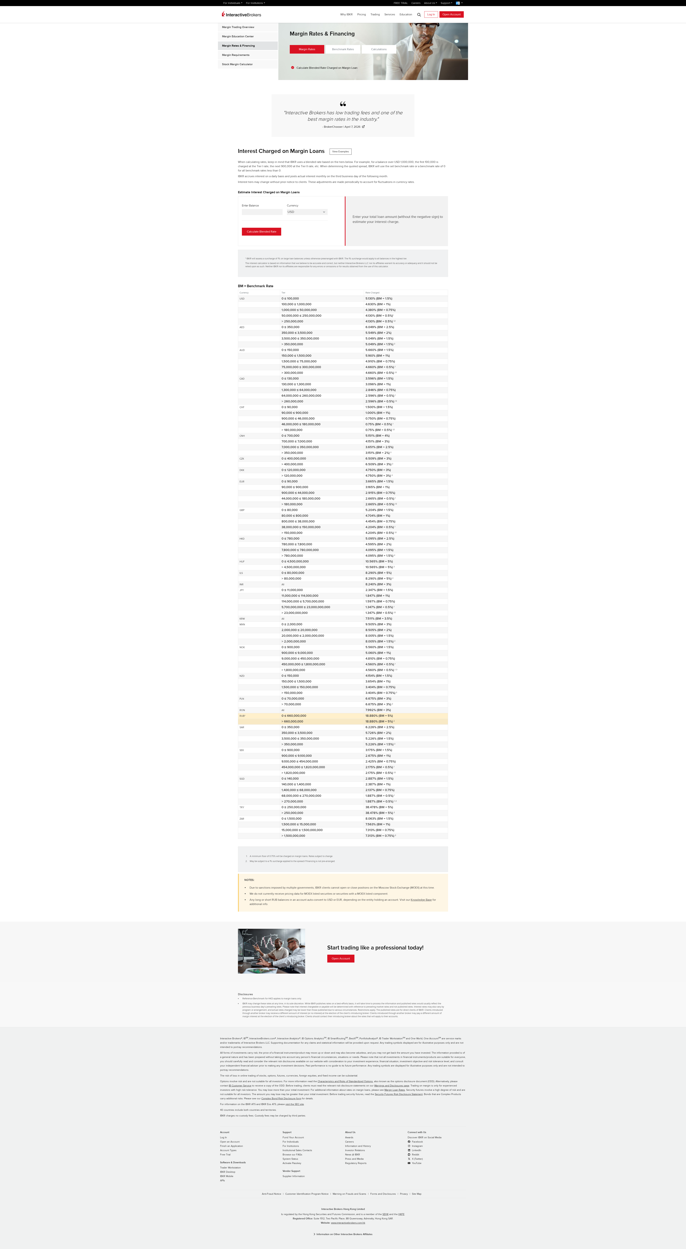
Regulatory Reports (356, 1163)
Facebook (417, 1141)
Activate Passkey (292, 1163)
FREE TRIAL (401, 3)
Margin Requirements (236, 55)
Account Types (228, 1150)
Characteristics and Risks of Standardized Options (345, 1081)
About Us (429, 3)
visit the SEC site (294, 1104)
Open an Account (230, 1141)
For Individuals (231, 3)
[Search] (419, 14)
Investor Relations (355, 1150)
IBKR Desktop (227, 1172)
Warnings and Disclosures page (391, 1085)
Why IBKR (346, 14)
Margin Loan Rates (394, 1090)
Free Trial (225, 1154)
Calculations (379, 49)
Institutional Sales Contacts (297, 1150)
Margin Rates (307, 49)
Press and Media (354, 1159)
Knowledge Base (421, 900)
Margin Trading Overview (238, 27)
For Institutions (254, 3)
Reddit (415, 1154)
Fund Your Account (293, 1137)
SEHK (385, 1214)
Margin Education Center (238, 36)
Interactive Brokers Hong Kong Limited (343, 1209)
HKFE (401, 1214)
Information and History (358, 1146)
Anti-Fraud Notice (271, 1194)
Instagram (417, 1146)
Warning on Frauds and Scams (349, 1194)
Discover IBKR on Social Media (424, 1137)
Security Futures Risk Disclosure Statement (399, 1094)
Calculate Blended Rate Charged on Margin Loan (327, 68)
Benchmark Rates (343, 49)
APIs (222, 1180)
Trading (375, 14)
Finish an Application (231, 1146)
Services (389, 14)
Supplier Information (294, 1176)
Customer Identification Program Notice (307, 1194)
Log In (431, 14)
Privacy (404, 1194)
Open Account (452, 14)
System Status (290, 1159)
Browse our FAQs (292, 1154)
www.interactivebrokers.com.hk (348, 1222)
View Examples (340, 151)
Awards (349, 1137)
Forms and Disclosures (383, 1194)
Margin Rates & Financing (238, 46)
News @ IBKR (352, 1154)
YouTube (416, 1163)
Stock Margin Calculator (237, 64)
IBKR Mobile (226, 1176)
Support (445, 3)
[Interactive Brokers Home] (241, 14)
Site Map (416, 1194)
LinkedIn (416, 1150)
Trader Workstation (230, 1167)
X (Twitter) (417, 1159)
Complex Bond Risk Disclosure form (281, 1098)
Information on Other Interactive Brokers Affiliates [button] (344, 1234)
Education (406, 14)
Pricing (361, 14)
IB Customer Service (240, 1085)
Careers (416, 3)
